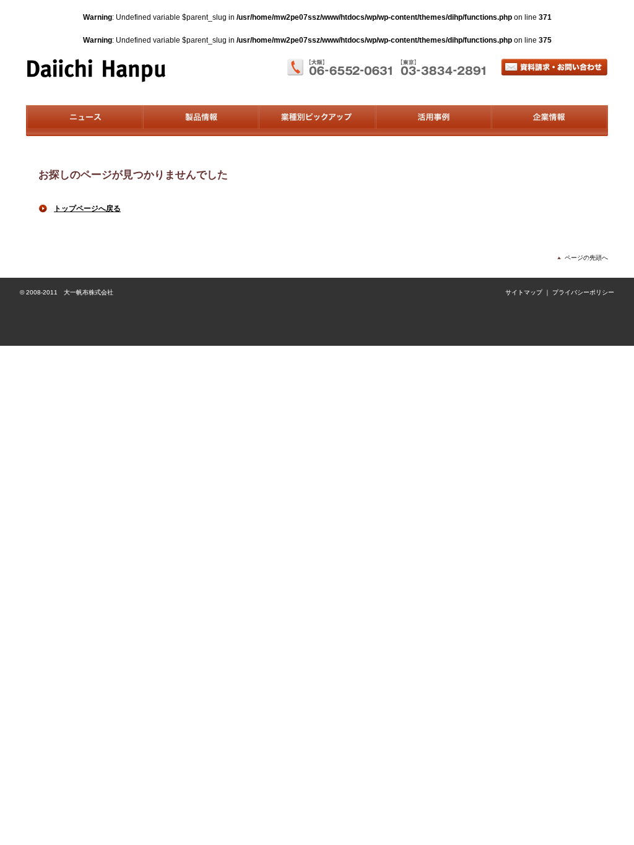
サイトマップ (523, 292)
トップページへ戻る (87, 208)
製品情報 (200, 120)
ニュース (84, 120)
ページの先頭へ (586, 257)
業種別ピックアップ (316, 120)
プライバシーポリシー (583, 292)
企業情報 (549, 120)
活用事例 (433, 120)
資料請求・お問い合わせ (554, 67)
